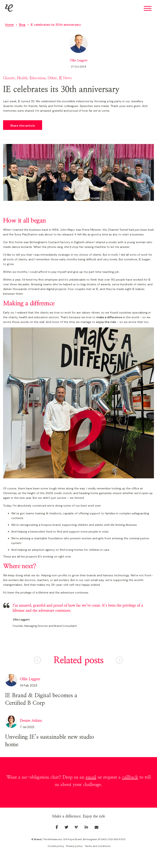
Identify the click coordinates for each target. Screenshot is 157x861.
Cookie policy (56, 846)
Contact (99, 828)
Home (9, 24)
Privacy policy (74, 846)
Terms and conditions (98, 846)
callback (130, 777)
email (91, 777)
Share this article (22, 125)
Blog (22, 24)
